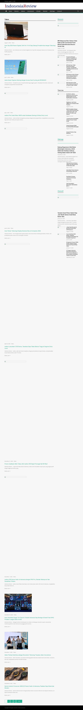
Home (10, 11)
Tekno (13, 42)
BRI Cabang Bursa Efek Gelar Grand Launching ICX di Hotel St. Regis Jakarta (72, 84)
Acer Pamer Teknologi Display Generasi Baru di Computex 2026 (23, 231)
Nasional (45, 11)
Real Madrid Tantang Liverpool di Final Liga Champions (71, 178)
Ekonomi (16, 11)
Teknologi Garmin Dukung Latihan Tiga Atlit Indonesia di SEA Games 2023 (72, 164)
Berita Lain (7, 54)
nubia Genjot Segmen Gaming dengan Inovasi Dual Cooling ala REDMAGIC (25, 80)
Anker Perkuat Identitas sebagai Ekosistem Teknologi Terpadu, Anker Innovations (28, 655)
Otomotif (59, 11)
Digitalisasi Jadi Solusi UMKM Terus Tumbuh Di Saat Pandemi (72, 103)
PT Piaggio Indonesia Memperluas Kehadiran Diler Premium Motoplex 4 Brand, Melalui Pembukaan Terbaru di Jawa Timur (72, 253)
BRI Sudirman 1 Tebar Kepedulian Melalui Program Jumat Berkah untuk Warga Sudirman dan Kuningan (72, 68)
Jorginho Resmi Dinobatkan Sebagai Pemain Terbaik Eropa (72, 120)
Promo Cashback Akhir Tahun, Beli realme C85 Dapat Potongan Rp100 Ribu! (26, 464)
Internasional (30, 11)
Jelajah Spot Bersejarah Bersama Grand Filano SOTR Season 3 (71, 228)
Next (19, 701)
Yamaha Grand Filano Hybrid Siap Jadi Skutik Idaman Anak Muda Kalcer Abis (67, 214)
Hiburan (23, 11)
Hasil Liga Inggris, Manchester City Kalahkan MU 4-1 (71, 185)
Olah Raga (52, 11)
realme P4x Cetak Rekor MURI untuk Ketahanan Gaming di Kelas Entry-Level (26, 115)
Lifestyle (38, 11)
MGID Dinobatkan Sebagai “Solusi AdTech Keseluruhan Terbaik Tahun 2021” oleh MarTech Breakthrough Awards (72, 112)
